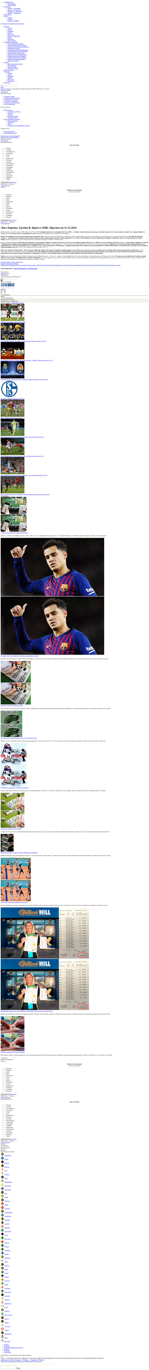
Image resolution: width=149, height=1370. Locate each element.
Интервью (11, 39)
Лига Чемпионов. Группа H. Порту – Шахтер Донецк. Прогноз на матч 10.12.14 (24, 379)
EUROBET (9, 208)
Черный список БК (13, 61)
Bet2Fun (6, 1243)
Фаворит (8, 196)
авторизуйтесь (5, 273)
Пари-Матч (9, 176)
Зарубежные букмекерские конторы (18, 47)
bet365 (6, 1284)
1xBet (6, 1262)
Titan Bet (8, 174)
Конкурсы (7, 82)
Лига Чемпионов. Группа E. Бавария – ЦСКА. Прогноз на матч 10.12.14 (22, 456)
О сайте (6, 1344)
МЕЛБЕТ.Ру (8, 1334)
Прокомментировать (20, 268)
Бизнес (10, 37)
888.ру (6, 1338)
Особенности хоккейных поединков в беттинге (15, 787)
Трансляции (7, 14)
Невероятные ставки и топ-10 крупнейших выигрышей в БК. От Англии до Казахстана (26, 1011)
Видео (6, 16)
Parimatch (7, 1220)
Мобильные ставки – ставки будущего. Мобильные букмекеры (19, 852)
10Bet (8, 179)
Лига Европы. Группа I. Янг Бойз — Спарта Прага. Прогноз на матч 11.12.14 (23, 341)
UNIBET (8, 169)
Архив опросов (5, 185)
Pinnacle (6, 1163)
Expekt (8, 210)
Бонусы (6, 62)
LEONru (6, 1311)
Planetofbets (9, 165)
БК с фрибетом (12, 65)
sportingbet (9, 215)
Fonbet (6, 1273)
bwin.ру (6, 1319)
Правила (6, 1349)
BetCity (8, 207)
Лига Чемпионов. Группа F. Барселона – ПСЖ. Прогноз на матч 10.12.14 (22, 437)
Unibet (6, 1197)
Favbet (6, 1235)
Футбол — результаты (14, 8)
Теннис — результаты (14, 10)
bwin (7, 157)
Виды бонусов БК (13, 68)
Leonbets (8, 150)
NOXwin (8, 160)
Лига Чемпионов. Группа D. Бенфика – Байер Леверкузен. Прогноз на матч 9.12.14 (25, 494)
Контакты (7, 1346)
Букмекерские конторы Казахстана (18, 50)
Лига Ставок (8, 1315)
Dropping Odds (12, 5)
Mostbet (6, 1254)
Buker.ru (8, 148)
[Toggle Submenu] (12, 110)
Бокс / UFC (11, 34)
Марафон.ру (8, 1303)
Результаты (7, 7)
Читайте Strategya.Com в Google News (12, 262)
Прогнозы (7, 71)
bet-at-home (9, 153)
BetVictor (7, 1296)
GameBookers (8, 1212)
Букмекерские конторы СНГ (16, 53)
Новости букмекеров (14, 36)
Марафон (9, 177)
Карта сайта (7, 1352)
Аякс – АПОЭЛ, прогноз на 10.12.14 (11, 418)
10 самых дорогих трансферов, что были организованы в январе (20, 656)
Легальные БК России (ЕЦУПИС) (18, 51)
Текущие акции (12, 67)
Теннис (10, 29)
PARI (6, 1307)
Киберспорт (11, 81)
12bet (7, 205)
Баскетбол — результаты (15, 11)
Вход (2, 87)
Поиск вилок (11, 3)
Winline (6, 1322)
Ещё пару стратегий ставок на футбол (12, 705)
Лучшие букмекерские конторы (17, 45)
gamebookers (10, 158)
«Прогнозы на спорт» (17, 303)
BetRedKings (8, 1182)
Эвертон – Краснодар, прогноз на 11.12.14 (13, 322)
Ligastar (6, 1277)
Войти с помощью (6, 282)
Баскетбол (11, 31)
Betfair (8, 155)
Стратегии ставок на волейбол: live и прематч (14, 902)
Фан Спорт (7, 1239)
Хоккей (10, 33)
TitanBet (6, 1174)
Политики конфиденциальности (13, 1347)
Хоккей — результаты (14, 13)
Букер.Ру (8, 217)
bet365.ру (7, 1300)
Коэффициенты (8, 2)
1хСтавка (7, 1326)
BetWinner (7, 1258)
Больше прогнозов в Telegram (9, 263)
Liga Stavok (7, 1231)
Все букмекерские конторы (16, 43)
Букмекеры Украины (14, 48)
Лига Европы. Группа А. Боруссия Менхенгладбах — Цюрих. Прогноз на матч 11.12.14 (26, 360)
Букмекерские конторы (11, 42)
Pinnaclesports (10, 163)
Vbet (5, 1170)
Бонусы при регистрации (15, 64)
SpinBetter (7, 1250)
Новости (6, 26)
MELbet (6, 1265)
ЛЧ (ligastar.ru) (10, 151)
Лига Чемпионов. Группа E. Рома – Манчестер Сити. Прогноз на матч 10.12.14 (24, 475)
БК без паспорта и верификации (17, 54)
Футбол (10, 28)
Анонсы (10, 19)
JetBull (6, 1205)
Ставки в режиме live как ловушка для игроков (14, 533)
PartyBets (9, 162)
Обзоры (10, 17)
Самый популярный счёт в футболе (11, 829)
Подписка (7, 1350)
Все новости (4, 92)
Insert (18, 1368)
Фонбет (6, 1330)
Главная (3, 89)
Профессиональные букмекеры (17, 56)
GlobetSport (7, 1216)
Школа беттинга (9, 70)
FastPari (6, 1246)
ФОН (7, 198)
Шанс (8, 200)
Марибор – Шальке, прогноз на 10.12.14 (12, 398)
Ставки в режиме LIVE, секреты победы (13, 1052)
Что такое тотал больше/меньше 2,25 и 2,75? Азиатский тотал (19, 738)
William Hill (9, 170)
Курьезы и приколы (13, 20)
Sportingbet (9, 167)
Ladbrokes (7, 1288)
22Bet (6, 1269)
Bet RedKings (10, 172)
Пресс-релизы (12, 40)
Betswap (6, 1167)
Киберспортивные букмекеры (16, 59)
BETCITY (7, 1341)
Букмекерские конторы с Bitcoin (17, 57)
